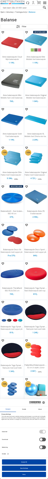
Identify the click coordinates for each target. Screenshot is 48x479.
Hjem (3, 12)
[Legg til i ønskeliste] (3, 32)
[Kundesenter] (28, 3)
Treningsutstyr (21, 12)
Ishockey (9, 12)
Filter (24, 26)
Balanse (32, 12)
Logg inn (33, 2)
